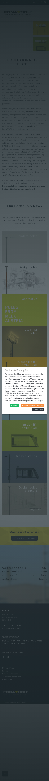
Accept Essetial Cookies (32, 406)
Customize (38, 410)
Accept (14, 406)
